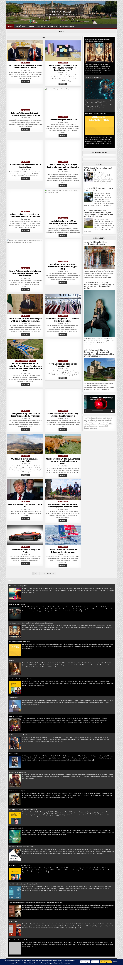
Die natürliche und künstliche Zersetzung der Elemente (25, 940)
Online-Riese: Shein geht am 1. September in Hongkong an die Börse (62, 319)
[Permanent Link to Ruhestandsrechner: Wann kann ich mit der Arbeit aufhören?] (25, 150)
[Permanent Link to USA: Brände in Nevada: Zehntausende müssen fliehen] (25, 444)
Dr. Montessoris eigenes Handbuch (19, 846)
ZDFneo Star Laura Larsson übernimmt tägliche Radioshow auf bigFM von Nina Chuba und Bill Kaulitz (99, 285)
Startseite (10, 26)
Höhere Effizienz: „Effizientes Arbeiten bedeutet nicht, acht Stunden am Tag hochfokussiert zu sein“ (63, 67)
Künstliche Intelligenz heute (93, 73)
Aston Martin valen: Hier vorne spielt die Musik (25, 551)
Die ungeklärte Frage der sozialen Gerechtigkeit (23, 790)
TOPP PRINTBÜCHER (52, 26)
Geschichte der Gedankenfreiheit (19, 921)
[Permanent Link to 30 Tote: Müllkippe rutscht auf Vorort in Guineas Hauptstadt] (63, 349)
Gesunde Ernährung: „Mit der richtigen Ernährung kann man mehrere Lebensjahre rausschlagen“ (63, 167)
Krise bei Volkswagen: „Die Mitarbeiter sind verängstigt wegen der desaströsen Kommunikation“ (25, 273)
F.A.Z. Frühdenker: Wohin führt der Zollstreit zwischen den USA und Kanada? (25, 66)
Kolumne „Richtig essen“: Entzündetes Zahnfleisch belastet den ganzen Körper (25, 114)
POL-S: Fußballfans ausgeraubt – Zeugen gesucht (98, 189)
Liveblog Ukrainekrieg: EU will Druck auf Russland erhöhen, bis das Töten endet (25, 414)
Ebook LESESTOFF (41, 26)
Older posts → (51, 573)
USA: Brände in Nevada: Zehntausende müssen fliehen (25, 460)
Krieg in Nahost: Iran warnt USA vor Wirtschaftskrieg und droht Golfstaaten (63, 222)
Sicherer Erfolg (13, 679)
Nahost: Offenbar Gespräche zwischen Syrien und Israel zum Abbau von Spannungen (25, 319)
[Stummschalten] (109, 411)
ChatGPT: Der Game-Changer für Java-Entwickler (24, 865)
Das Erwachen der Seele (16, 809)
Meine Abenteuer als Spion (17, 772)
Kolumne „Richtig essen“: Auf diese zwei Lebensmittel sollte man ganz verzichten (25, 215)
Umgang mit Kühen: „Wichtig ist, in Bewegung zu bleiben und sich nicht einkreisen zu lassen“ (63, 461)
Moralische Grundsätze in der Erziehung (21, 660)
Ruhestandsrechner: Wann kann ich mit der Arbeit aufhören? (25, 166)
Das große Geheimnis (15, 697)
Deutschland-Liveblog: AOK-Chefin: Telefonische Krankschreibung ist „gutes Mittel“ (63, 266)
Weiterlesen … (105, 183)
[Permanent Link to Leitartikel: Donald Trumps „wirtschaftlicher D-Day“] (25, 489)
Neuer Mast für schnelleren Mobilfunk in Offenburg (96, 243)
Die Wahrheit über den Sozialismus (95, 110)
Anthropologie (13, 902)
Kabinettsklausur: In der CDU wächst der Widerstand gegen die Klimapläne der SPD (63, 505)
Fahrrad (31, 26)
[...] (100, 69)
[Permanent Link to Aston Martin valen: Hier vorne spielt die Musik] (25, 535)
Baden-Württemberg (21, 26)
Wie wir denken (13, 734)
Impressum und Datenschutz (67, 26)
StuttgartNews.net (61, 11)
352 (44, 573)
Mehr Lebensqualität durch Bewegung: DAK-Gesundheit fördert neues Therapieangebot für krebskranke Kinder (99, 353)
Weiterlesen (26, 82)
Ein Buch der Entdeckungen (17, 753)
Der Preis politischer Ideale (17, 585)
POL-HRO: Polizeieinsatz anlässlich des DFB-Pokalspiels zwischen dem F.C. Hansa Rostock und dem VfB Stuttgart (98, 213)
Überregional (26, 62)
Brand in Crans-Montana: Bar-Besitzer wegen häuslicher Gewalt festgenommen (63, 414)
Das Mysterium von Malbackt (18, 716)
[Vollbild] (112, 411)
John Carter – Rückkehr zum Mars (95, 146)
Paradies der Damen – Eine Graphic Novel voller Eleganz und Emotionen (31, 604)
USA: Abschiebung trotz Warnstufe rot (63, 120)
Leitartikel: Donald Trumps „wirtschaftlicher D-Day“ (25, 505)
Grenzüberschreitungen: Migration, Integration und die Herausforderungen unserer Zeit (35, 884)
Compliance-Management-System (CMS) (21, 828)
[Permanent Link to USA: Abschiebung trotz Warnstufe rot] (63, 101)
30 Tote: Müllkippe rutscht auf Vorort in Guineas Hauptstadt (63, 365)
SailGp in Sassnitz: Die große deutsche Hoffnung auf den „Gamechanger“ (63, 551)
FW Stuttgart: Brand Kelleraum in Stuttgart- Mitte (98, 169)
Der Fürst (11, 641)
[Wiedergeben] (86, 411)
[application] (99, 404)
